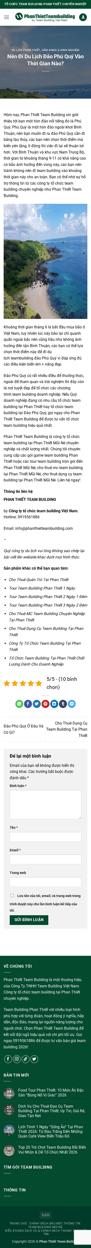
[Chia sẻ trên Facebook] (28, 704)
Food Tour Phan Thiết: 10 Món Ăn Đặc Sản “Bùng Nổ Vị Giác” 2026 (51, 1092)
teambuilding (22, 358)
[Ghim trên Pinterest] (45, 704)
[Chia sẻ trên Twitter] (37, 704)
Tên (14, 828)
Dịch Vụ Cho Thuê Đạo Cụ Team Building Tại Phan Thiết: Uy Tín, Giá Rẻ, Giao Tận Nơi (51, 1111)
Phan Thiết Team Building (43, 114)
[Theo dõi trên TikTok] (26, 1059)
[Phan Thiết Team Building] (45, 17)
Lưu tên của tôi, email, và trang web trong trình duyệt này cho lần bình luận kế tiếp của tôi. (45, 903)
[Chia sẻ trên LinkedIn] (54, 704)
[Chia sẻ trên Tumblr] (63, 704)
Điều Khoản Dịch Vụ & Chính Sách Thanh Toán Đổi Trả (46, 1232)
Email (15, 850)
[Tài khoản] (83, 17)
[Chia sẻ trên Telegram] (72, 704)
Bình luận (18, 786)
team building (48, 170)
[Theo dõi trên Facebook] (8, 1059)
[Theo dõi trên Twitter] (34, 1059)
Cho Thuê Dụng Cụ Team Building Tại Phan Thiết (66, 729)
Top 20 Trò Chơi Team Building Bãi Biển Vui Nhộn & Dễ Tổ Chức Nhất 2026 (52, 1149)
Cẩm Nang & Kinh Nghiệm (60, 50)
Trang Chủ (18, 1223)
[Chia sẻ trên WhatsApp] (19, 704)
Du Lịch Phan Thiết (26, 50)
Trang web (18, 873)
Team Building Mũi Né (45, 1227)
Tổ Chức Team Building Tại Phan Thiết (42, 658)
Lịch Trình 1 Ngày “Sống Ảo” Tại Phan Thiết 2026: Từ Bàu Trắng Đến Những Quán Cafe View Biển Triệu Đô (50, 1131)
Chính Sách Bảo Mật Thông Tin (54, 1223)
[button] (6, 17)
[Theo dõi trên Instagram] (17, 1059)
